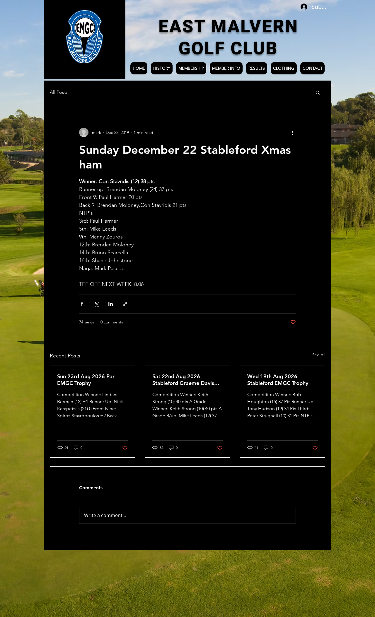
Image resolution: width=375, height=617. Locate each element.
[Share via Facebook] (82, 304)
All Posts (59, 92)
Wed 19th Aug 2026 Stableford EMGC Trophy (277, 379)
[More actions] (292, 132)
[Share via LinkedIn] (110, 304)
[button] (318, 92)
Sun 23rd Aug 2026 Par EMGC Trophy (86, 379)
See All (318, 354)
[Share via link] (125, 304)
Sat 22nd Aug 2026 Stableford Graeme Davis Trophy (183, 379)
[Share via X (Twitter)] (96, 304)
